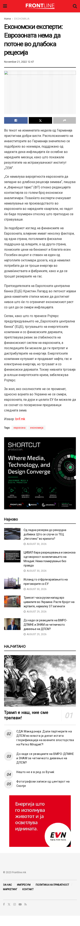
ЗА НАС (7, 884)
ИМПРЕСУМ (24, 884)
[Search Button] (75, 6)
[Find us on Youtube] (20, 904)
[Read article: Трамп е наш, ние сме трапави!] (40, 681)
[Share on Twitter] (40, 120)
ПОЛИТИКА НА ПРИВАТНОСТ (52, 884)
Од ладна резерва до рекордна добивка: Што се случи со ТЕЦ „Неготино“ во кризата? (45, 534)
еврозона (19, 427)
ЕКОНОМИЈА (21, 18)
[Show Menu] (5, 6)
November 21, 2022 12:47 (19, 61)
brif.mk (20, 419)
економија (36, 427)
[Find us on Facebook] (4, 904)
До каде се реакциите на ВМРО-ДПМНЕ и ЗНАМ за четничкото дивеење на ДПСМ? (45, 625)
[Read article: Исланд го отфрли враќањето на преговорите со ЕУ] (12, 583)
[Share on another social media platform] (64, 120)
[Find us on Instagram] (14, 904)
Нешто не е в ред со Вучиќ (35, 772)
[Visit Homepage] (40, 6)
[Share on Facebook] (16, 120)
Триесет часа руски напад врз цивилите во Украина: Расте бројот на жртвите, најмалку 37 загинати (49, 602)
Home (7, 18)
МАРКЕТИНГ (10, 889)
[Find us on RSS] (25, 904)
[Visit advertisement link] (40, 821)
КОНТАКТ (28, 889)
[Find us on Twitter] (9, 904)
